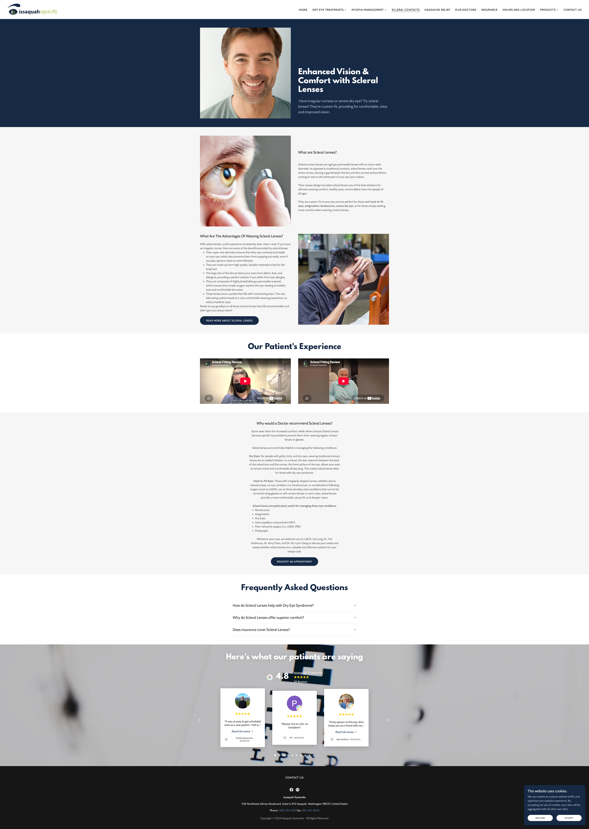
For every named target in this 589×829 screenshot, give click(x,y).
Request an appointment (294, 561)
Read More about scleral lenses (229, 320)
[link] (32, 9)
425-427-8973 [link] (310, 810)
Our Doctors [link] (465, 10)
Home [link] (303, 10)
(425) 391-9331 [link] (287, 810)
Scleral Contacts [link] (406, 10)
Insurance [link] (489, 10)
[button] (329, 10)
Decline (540, 818)
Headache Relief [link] (437, 10)
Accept (569, 818)
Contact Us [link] (573, 10)
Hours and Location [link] (518, 10)
